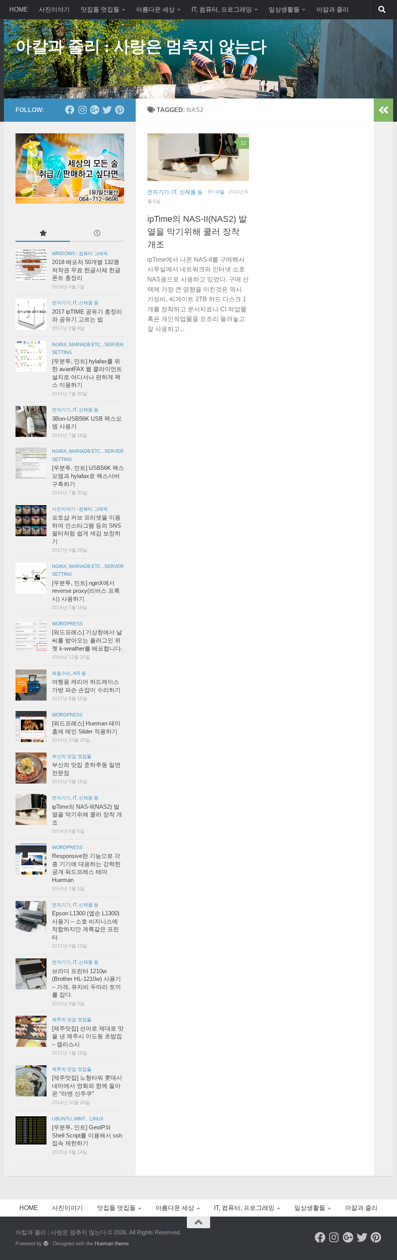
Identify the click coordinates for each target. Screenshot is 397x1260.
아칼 (219, 192)
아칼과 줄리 (332, 9)
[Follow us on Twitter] (107, 109)
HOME (18, 9)
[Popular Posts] (43, 233)
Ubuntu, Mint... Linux (78, 1119)
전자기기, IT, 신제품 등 (175, 192)
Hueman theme (112, 1243)
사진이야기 (54, 9)
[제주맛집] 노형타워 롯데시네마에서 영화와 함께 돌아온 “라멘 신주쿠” (87, 1086)
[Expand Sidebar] (383, 110)
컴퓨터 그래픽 (93, 253)
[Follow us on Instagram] (82, 109)
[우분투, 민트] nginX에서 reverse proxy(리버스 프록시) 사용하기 (86, 591)
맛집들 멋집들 (100, 9)
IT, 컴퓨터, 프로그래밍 (222, 9)
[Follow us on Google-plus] (94, 109)
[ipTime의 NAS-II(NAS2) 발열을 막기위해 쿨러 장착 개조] (198, 157)
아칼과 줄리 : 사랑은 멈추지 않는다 (141, 46)
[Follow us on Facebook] (69, 109)
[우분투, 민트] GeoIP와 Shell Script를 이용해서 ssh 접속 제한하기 (87, 1135)
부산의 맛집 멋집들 (71, 756)
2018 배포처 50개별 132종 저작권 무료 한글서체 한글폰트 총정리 (86, 270)
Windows (63, 253)
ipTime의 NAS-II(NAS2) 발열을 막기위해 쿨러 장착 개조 (197, 231)
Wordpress (67, 624)
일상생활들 (284, 9)
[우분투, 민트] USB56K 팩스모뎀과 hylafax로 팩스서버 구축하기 (88, 476)
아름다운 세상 (155, 9)
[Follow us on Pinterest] (119, 109)
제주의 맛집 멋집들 (71, 1019)
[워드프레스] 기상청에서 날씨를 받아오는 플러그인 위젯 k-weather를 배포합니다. (87, 640)
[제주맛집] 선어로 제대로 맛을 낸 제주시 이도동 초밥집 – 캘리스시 (88, 1036)
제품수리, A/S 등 (69, 673)
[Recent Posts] (97, 233)
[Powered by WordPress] (45, 1243)
